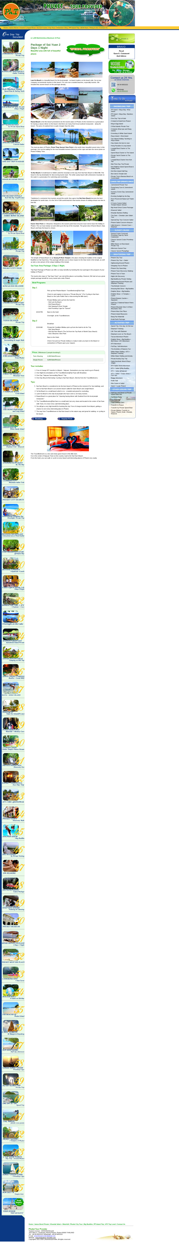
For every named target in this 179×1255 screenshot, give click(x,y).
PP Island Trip (74, 28)
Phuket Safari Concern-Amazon (122, 222)
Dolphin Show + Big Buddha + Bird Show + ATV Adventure (121, 340)
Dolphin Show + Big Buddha (120, 291)
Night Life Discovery (118, 276)
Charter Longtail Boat (28, 28)
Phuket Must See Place (119, 311)
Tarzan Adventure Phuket (119, 336)
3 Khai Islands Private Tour (120, 126)
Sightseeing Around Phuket (120, 263)
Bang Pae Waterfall (117, 316)
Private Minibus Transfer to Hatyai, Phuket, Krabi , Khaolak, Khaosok (121, 412)
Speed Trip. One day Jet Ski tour (122, 326)
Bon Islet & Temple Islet (119, 174)
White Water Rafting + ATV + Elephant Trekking (120, 352)
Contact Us (103, 28)
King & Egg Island (117, 124)
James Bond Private (41, 1224)
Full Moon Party (116, 397)
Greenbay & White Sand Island (121, 133)
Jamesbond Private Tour (119, 185)
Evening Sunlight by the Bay (120, 196)
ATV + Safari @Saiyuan (119, 371)
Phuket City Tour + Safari (119, 260)
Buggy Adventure (117, 378)
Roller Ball (114, 380)
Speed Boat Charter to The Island (122, 153)
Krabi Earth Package (118, 319)
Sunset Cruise (42, 28)
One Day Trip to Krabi (118, 118)
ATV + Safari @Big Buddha (120, 368)
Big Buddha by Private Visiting (121, 279)
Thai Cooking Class (117, 402)
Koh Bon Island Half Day (119, 171)
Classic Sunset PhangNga (120, 251)
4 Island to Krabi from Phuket (121, 121)
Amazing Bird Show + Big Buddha (122, 288)
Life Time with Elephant (119, 331)
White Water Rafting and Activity (122, 356)
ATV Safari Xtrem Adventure (120, 365)
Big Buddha (88, 1224)
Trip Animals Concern (118, 286)
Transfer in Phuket (117, 405)
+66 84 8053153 (122, 91)
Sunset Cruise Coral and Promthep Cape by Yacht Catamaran (119, 235)
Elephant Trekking (117, 329)
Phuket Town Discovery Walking (122, 271)
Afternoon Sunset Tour (118, 248)
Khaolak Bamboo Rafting (119, 213)
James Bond (13, 28)
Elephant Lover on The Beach (121, 334)
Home (5, 28)
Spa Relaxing (115, 400)
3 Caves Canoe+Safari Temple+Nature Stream (119, 204)
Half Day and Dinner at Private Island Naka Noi (121, 393)
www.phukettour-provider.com (45, 1237)
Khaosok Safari (116, 210)
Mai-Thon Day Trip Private (120, 164)
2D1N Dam (84, 28)
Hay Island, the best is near (120, 143)
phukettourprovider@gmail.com (44, 1236)
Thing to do (93, 28)
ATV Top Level (110, 1224)
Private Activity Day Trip (119, 358)
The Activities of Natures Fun (121, 349)
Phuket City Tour (116, 257)
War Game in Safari (117, 383)
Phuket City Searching (118, 268)
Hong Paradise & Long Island (121, 146)
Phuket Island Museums (119, 314)
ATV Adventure (116, 344)
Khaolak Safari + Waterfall (59, 1224)
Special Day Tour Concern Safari (122, 220)
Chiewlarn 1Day (62, 28)
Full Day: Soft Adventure (119, 346)
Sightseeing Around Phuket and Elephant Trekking (121, 282)
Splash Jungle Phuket (118, 386)
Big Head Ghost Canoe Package (122, 207)
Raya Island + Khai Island (119, 136)
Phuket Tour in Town (118, 273)
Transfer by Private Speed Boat (121, 408)
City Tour (51, 28)
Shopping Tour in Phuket (119, 265)
